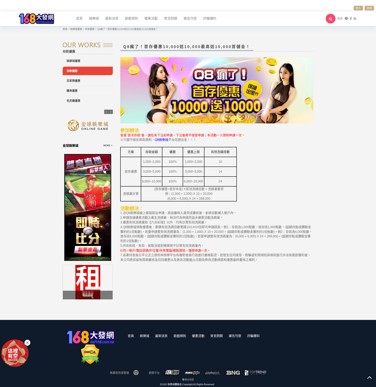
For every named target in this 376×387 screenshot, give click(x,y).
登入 (358, 8)
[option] (91, 129)
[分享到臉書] (351, 18)
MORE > (111, 145)
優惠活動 (151, 18)
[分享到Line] (346, 18)
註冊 (369, 8)
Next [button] (110, 112)
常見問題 (170, 18)
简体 (340, 18)
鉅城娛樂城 (73, 145)
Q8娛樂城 (161, 139)
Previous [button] (106, 112)
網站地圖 (189, 379)
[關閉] (27, 343)
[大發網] (36, 18)
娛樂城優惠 (73, 60)
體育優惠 (72, 90)
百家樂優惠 (73, 80)
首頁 (79, 18)
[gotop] (369, 377)
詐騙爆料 (209, 18)
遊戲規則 (131, 18)
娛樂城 (94, 18)
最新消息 (111, 18)
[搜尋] (330, 19)
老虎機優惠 (73, 100)
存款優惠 (72, 70)
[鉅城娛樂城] (91, 125)
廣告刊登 (190, 18)
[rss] (355, 18)
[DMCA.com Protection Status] (90, 354)
